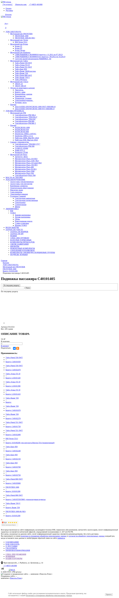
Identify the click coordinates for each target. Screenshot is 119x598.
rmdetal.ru (61, 538)
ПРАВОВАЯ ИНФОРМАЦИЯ (18, 550)
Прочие (13, 105)
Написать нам (21, 4)
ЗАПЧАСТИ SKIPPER (19, 232)
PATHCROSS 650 (22, 130)
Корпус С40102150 (13, 459)
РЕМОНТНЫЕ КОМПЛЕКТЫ (22, 248)
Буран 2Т (18, 46)
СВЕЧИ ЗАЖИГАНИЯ (19, 244)
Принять (109, 594)
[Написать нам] (2, 20)
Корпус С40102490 (13, 435)
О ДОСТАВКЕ (12, 546)
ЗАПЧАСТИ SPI (16, 234)
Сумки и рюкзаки (22, 223)
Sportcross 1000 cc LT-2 (24, 136)
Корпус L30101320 (13, 378)
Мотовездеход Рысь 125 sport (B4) (28, 163)
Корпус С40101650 (13, 362)
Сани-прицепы (16, 192)
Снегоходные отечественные (26, 200)
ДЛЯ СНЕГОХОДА (13, 32)
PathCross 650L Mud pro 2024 (26, 140)
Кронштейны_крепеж (23, 94)
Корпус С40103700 (13, 467)
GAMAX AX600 (21, 148)
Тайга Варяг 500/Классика (25, 71)
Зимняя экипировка (23, 215)
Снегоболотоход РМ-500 (24, 146)
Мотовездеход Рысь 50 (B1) (26, 169)
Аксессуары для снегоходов (21, 184)
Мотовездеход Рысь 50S (24, 173)
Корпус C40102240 (13, 451)
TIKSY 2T (19, 84)
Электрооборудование (19, 194)
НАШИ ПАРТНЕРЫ (14, 558)
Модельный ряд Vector (19, 40)
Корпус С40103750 (13, 475)
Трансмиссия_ (20, 96)
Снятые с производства (19, 142)
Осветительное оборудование (22, 188)
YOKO (13, 213)
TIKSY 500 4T (20, 86)
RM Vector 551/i (21, 42)
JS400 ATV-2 (20, 150)
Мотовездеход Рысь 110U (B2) (27, 161)
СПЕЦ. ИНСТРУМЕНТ (19, 238)
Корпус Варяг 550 (13, 508)
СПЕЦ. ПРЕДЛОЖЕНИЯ (16, 554)
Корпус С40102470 (13, 370)
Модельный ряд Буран (19, 44)
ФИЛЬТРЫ (14, 246)
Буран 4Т (18, 48)
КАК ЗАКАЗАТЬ (12, 544)
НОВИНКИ (10, 556)
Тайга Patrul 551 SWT (23, 67)
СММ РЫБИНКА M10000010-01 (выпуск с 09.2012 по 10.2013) (40, 57)
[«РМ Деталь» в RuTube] (3, 570)
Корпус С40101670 (13, 410)
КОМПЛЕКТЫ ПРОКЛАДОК (22, 242)
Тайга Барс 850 (21, 69)
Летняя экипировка (22, 217)
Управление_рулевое (23, 98)
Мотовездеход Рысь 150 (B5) (26, 165)
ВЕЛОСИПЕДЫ (12, 227)
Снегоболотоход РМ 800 (24, 121)
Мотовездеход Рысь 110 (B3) (26, 159)
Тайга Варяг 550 (21, 73)
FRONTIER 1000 (21, 36)
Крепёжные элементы (19, 186)
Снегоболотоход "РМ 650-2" (26, 117)
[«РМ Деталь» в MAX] (12, 570)
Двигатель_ (19, 90)
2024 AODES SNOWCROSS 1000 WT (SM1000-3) (35, 109)
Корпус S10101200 (13, 491)
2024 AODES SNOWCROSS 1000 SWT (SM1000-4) (35, 107)
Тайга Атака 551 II (22, 65)
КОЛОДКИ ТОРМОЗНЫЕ (20, 240)
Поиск (28, 288)
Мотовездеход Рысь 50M (24, 171)
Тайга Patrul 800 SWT (23, 75)
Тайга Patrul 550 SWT (23, 63)
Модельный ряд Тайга (19, 61)
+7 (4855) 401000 (35, 4)
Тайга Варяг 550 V (22, 77)
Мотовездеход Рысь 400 (24, 167)
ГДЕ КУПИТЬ (11, 548)
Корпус (8, 402)
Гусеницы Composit (18, 196)
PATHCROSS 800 (22, 132)
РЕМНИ (13, 236)
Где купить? (7, 4)
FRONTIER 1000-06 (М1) (25, 38)
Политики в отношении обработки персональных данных (49, 595)
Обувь (17, 219)
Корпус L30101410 (13, 394)
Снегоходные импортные (25, 198)
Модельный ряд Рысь (18, 155)
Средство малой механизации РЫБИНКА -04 (33, 59)
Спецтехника (20, 202)
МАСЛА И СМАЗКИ (14, 177)
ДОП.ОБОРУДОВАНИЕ (15, 180)
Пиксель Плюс (16, 578)
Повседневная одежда (23, 221)
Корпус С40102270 (13, 418)
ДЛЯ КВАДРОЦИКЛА (15, 111)
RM (11, 211)
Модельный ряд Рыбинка (20, 52)
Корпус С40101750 (13, 427)
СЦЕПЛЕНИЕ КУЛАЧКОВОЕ (22, 250)
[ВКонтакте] (14, 348)
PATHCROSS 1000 (22, 127)
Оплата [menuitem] (8, 8)
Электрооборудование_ (24, 100)
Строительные (20, 205)
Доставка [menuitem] (9, 10)
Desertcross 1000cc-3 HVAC (25, 134)
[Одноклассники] (17, 348)
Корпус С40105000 (13, 483)
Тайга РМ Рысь (21, 80)
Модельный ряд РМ (18, 113)
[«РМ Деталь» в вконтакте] (7, 570)
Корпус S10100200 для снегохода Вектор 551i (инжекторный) (30, 443)
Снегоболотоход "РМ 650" (25, 119)
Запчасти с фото (21, 157)
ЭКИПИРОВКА (12, 209)
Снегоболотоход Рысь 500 (25, 175)
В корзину (5, 346)
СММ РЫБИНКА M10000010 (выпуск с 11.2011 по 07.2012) (39, 55)
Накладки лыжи (16, 190)
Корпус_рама (20, 92)
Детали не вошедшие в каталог (22, 88)
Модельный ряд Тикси (19, 82)
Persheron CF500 (21, 152)
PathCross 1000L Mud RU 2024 (27, 138)
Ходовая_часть (21, 102)
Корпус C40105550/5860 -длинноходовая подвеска (26, 499)
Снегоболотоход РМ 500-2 (25, 115)
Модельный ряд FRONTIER (21, 34)
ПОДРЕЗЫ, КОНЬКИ (19, 255)
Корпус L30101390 (13, 386)
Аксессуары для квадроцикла (22, 182)
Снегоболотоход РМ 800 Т (25, 123)
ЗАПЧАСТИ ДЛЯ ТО (14, 230)
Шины (17, 207)
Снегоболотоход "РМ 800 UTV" (27, 144)
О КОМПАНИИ (12, 542)
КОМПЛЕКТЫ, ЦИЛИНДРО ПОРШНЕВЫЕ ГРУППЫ (32, 252)
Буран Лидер (20, 50)
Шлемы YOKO (21, 225)
